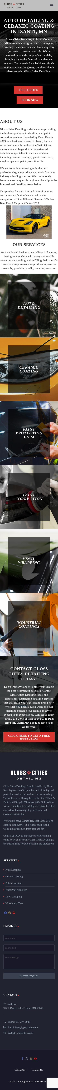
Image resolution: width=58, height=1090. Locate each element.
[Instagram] (31, 1058)
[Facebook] (22, 1058)
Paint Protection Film (16, 890)
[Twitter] (27, 1058)
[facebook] (5, 912)
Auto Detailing (13, 869)
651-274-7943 (23, 1021)
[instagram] (9, 912)
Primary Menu (52, 5)
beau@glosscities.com (26, 1027)
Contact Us (37, 1070)
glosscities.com (25, 1033)
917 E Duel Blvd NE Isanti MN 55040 (23, 1008)
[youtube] (14, 912)
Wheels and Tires (14, 903)
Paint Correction (13, 883)
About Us (20, 1070)
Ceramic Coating (14, 876)
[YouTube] (35, 1058)
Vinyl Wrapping (13, 896)
